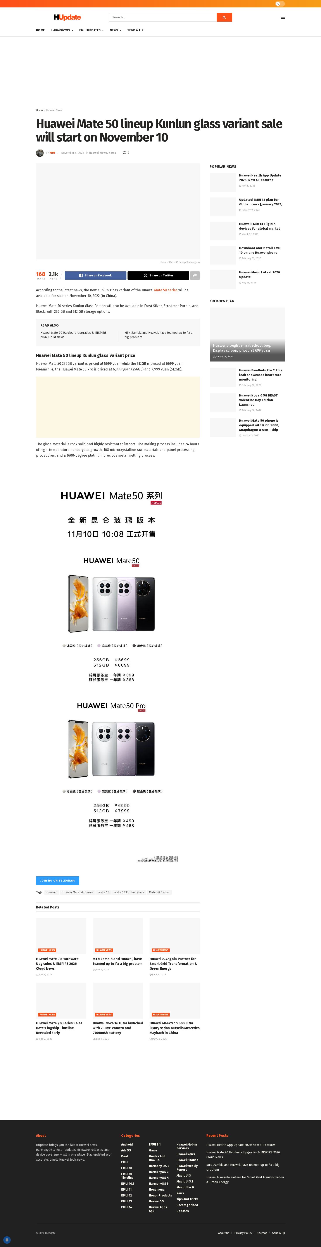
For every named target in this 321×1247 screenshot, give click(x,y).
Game (153, 1150)
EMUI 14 (126, 1207)
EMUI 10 (126, 1168)
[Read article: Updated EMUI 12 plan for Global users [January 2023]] (223, 206)
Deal (124, 1156)
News (114, 30)
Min (52, 152)
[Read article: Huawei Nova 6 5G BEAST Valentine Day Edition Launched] (223, 402)
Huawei (52, 892)
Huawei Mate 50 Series (77, 892)
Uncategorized (187, 1205)
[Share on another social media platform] (195, 275)
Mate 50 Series (159, 892)
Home (40, 30)
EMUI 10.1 (127, 1184)
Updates (182, 1211)
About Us (224, 1233)
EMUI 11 (126, 1189)
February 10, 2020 (251, 410)
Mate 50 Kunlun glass (129, 892)
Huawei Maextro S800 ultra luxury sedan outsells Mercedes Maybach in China (174, 1028)
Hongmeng (157, 1189)
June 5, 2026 (45, 974)
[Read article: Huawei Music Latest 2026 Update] (223, 279)
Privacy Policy (243, 1233)
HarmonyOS (60, 30)
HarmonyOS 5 (159, 1184)
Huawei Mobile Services (186, 1146)
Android (127, 1144)
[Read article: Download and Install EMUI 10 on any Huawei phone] (223, 255)
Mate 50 (103, 892)
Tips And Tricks (187, 1199)
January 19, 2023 (250, 210)
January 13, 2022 (250, 435)
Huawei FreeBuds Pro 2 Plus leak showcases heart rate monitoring (260, 374)
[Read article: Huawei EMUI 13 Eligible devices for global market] (223, 231)
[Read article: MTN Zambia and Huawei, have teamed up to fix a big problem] (118, 936)
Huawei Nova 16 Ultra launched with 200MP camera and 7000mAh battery (118, 1028)
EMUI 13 (126, 1201)
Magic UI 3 (183, 1175)
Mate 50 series (166, 290)
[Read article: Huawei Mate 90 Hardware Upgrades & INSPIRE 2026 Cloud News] (61, 936)
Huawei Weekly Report (187, 1168)
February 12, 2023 (251, 385)
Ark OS (126, 1150)
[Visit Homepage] (66, 17)
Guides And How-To (157, 1158)
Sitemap (262, 1233)
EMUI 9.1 (154, 1144)
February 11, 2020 (251, 258)
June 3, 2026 (102, 969)
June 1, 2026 (102, 1038)
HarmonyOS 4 (159, 1178)
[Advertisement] (160, 73)
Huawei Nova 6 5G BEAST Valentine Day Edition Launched (258, 400)
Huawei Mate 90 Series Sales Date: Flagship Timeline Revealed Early (59, 1028)
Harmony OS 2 (159, 1166)
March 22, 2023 (250, 234)
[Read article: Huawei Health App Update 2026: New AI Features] (223, 182)
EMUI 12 (126, 1195)
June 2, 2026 (159, 974)
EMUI (124, 1162)
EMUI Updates (90, 30)
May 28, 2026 (159, 1038)
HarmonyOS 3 (159, 1172)
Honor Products (160, 1195)
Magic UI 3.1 (184, 1181)
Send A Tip (135, 30)
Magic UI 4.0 (185, 1187)
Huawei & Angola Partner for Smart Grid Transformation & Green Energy (173, 964)
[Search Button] (224, 17)
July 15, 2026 (248, 185)
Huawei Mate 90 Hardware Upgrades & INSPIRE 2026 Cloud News (57, 964)
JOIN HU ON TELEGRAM (57, 880)
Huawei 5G (156, 1201)
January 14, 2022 (224, 356)
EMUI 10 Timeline (127, 1176)
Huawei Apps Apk (158, 1209)
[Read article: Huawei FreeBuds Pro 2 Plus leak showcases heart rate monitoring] (223, 377)
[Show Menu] (283, 17)
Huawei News (54, 110)
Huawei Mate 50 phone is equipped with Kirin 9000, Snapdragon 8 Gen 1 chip (259, 425)
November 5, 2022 (72, 152)
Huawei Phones (187, 1160)
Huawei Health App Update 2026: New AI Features (241, 1145)
